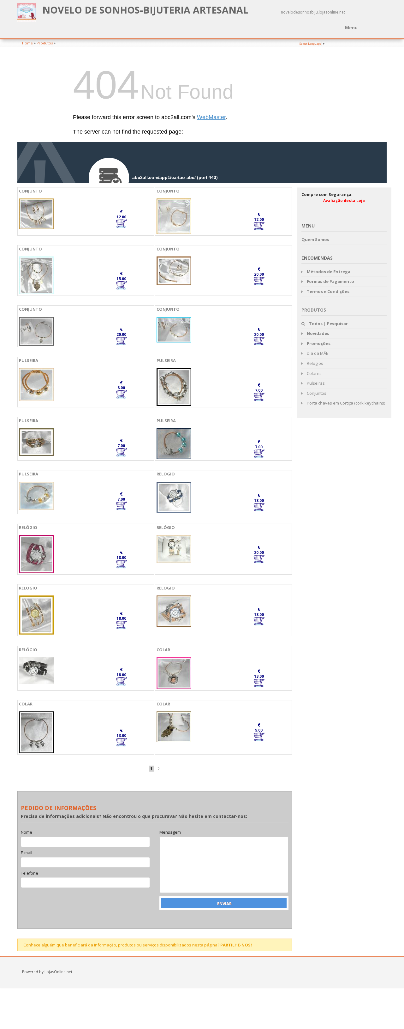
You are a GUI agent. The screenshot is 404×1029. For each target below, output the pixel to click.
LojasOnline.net (58, 971)
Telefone (29, 873)
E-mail (26, 852)
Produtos (45, 43)
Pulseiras (315, 383)
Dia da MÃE (317, 353)
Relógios (314, 363)
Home (27, 43)
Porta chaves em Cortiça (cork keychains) (345, 403)
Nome (26, 832)
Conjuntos (316, 393)
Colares (314, 373)
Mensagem (170, 832)
